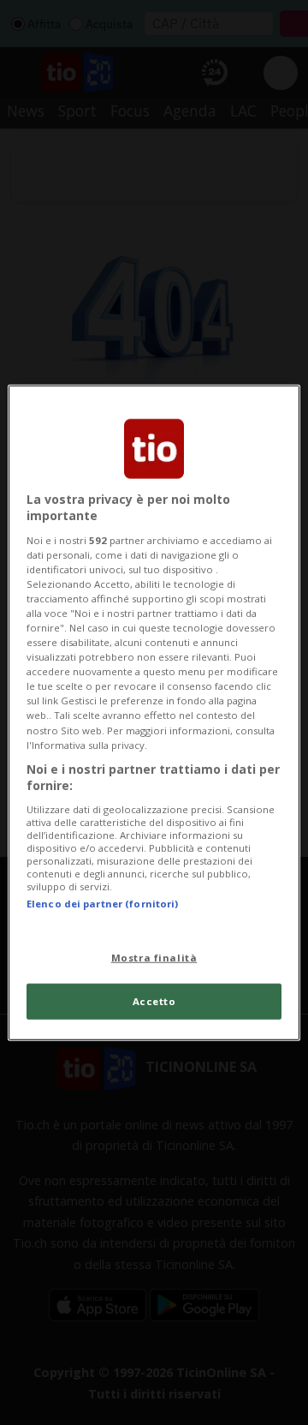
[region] (154, 712)
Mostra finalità (154, 957)
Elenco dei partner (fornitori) (102, 903)
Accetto (154, 1001)
